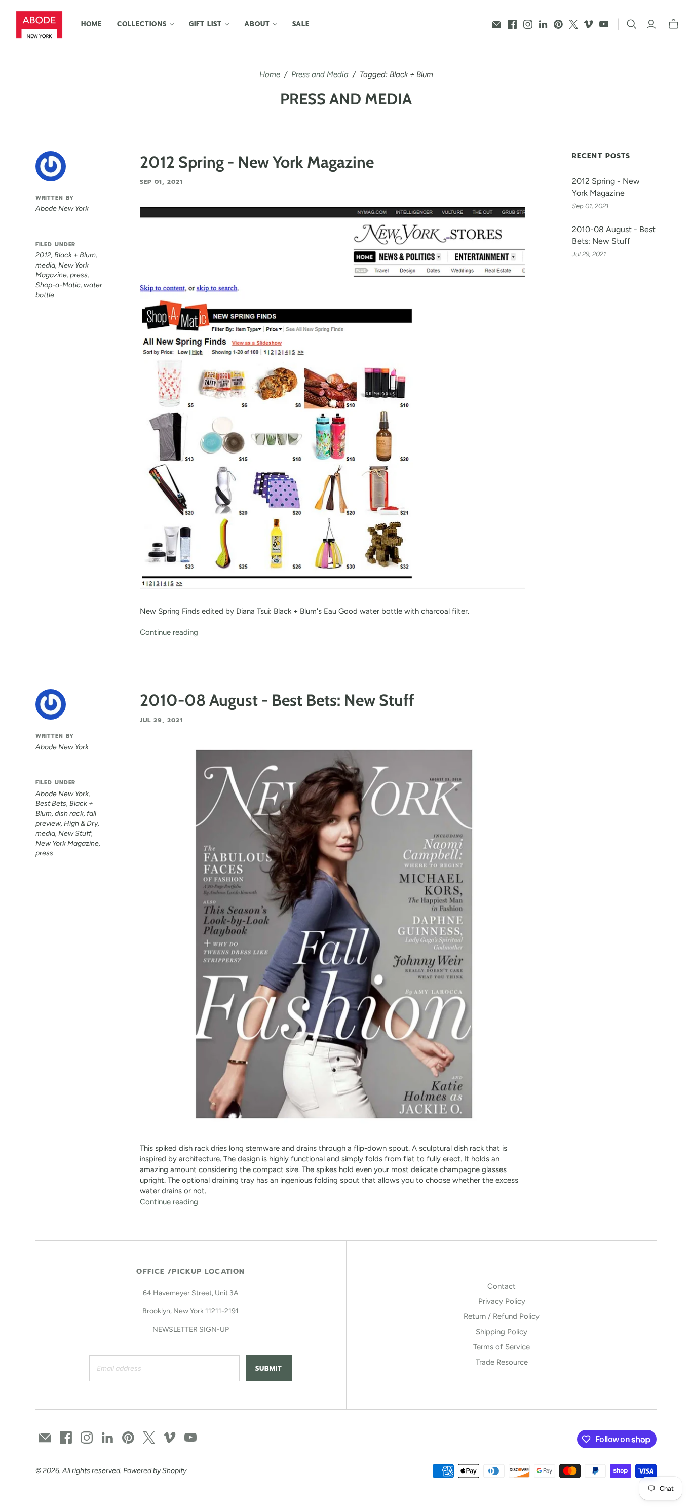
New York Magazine (67, 843)
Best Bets (50, 803)
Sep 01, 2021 (161, 181)
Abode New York (62, 793)
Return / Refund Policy (502, 1316)
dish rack (69, 813)
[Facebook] (512, 24)
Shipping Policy (501, 1331)
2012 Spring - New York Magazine (257, 162)
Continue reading (169, 632)
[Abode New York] (39, 24)
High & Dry (81, 823)
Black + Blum (75, 255)
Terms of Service (501, 1346)
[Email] (496, 24)
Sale (301, 24)
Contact (501, 1286)
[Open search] (632, 24)
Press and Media (320, 74)
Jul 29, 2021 (161, 720)
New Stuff (74, 833)
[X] (573, 24)
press (79, 275)
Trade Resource (502, 1362)
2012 (43, 255)
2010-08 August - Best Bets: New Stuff (277, 700)
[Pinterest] (558, 24)
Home (91, 24)
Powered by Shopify (154, 1470)
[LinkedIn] (543, 24)
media (45, 265)
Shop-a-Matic (58, 285)
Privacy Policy (501, 1301)
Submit (268, 1368)
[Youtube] (603, 24)
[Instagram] (527, 24)
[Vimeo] (588, 24)
